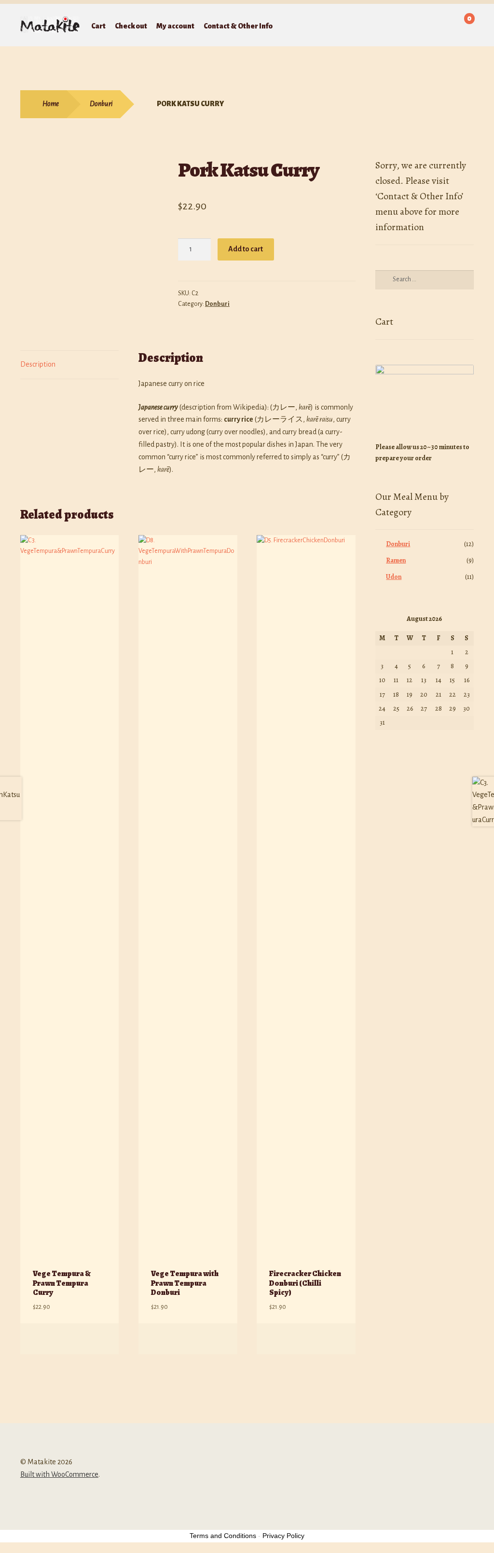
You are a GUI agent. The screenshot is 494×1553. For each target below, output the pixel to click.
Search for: (345, 26)
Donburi (101, 104)
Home (50, 104)
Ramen (396, 560)
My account (175, 26)
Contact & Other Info (238, 26)
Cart (98, 26)
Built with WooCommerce (59, 1474)
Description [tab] (37, 364)
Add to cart (245, 249)
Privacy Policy (283, 1535)
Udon (393, 576)
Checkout (131, 26)
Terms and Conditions (223, 1535)
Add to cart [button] (101, 1339)
